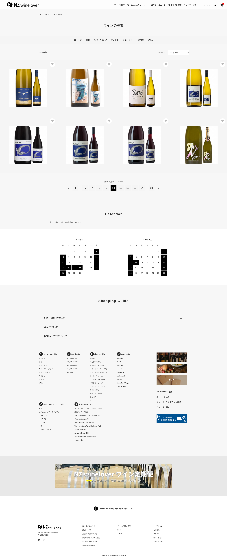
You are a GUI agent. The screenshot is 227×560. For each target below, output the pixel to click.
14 (142, 188)
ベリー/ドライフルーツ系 (98, 369)
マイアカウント (158, 526)
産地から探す (126, 354)
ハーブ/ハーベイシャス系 (98, 372)
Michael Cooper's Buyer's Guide (85, 436)
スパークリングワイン (46, 369)
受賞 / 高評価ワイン (86, 404)
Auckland (120, 362)
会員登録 (156, 530)
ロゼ (88, 40)
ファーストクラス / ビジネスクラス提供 (88, 408)
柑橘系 (92, 358)
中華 (40, 426)
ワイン (46, 14)
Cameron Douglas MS (81, 419)
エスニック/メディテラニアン (49, 412)
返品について (86, 530)
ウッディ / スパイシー (97, 379)
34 (151, 188)
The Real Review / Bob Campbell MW (87, 415)
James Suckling (79, 429)
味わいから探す (99, 354)
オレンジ (115, 40)
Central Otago (121, 386)
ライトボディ (94, 390)
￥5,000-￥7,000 (72, 365)
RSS (119, 530)
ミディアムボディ (96, 393)
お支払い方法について (89, 534)
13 (134, 188)
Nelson (119, 379)
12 (127, 188)
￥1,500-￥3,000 (72, 358)
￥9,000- (70, 372)
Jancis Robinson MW (81, 433)
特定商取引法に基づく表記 (91, 538)
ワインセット (128, 40)
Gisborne (120, 365)
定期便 (141, 40)
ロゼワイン (43, 365)
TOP (39, 14)
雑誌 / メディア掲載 (81, 412)
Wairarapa (120, 372)
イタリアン (43, 419)
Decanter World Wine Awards (84, 422)
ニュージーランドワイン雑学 (169, 5)
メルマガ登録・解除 (124, 526)
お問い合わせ (158, 541)
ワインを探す (119, 5)
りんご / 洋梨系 (95, 362)
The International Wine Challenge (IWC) (87, 426)
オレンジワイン (44, 372)
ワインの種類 (57, 14)
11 (120, 188)
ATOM (119, 534)
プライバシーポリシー (89, 541)
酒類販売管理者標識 (88, 545)
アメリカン (43, 415)
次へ (159, 188)
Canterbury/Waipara (123, 383)
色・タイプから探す (50, 354)
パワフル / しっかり (97, 383)
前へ (68, 188)
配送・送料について (88, 526)
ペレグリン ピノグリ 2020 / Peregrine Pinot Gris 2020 (25, 82)
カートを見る (158, 538)
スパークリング (100, 40)
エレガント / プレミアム (98, 386)
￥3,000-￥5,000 (72, 362)
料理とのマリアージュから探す (54, 404)
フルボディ (94, 397)
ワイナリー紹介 (190, 5)
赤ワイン (42, 362)
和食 (40, 408)
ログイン (206, 5)
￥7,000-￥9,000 (72, 369)
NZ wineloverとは (134, 5)
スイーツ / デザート (46, 429)
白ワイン (42, 358)
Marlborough (121, 376)
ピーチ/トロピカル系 (97, 365)
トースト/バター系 (96, 376)
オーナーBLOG (150, 5)
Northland (120, 358)
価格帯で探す (76, 354)
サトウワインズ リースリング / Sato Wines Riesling (137, 82)
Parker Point (78, 440)
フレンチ (42, 422)
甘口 (91, 400)
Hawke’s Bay (121, 369)
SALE (150, 40)
